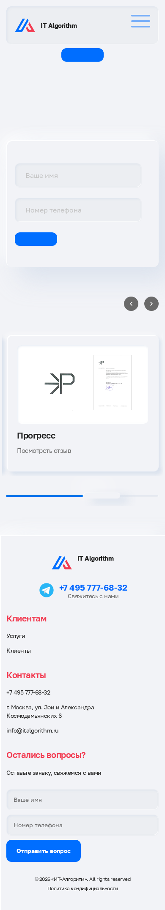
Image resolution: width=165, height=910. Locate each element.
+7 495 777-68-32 (93, 587)
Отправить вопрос (43, 850)
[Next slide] (151, 304)
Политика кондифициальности (82, 888)
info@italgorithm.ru (32, 730)
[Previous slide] (131, 304)
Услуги (15, 635)
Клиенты (18, 650)
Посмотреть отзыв (44, 450)
